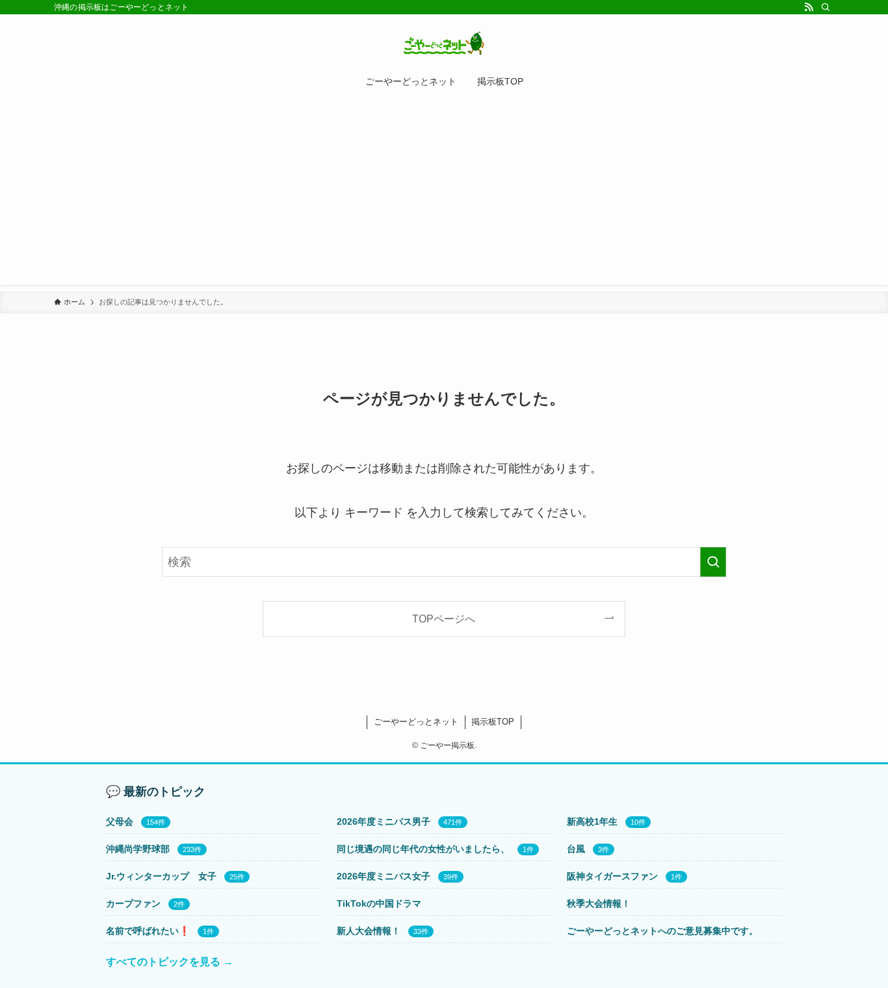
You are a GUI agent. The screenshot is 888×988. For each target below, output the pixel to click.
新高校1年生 (592, 821)
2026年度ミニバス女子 (383, 876)
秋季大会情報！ (599, 903)
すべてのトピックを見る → (169, 961)
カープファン (133, 903)
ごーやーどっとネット (416, 722)
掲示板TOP (492, 722)
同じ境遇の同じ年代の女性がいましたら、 (423, 849)
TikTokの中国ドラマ (379, 903)
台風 (576, 849)
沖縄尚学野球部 (138, 849)
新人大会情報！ (368, 931)
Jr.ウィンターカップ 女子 (161, 876)
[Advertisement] (444, 194)
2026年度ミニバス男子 (383, 821)
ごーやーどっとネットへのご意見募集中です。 (662, 931)
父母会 (119, 821)
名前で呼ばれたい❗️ (148, 931)
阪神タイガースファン (612, 876)
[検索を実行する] (713, 562)
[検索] (825, 7)
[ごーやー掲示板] (444, 43)
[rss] (808, 7)
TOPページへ (443, 618)
